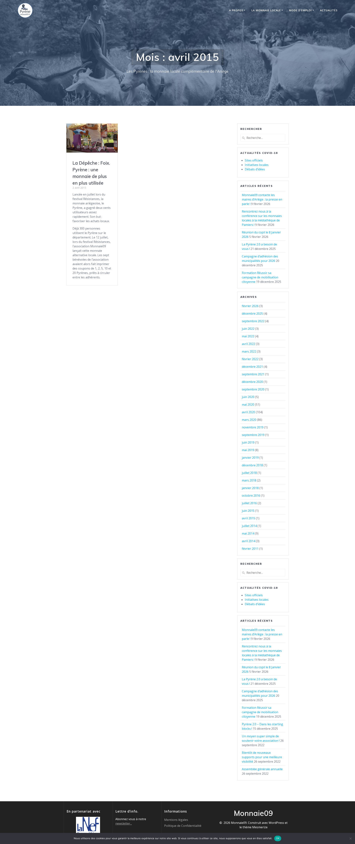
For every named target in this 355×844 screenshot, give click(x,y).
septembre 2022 (253, 321)
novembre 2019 (252, 427)
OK (278, 838)
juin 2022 (248, 329)
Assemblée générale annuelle (262, 769)
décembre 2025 (252, 313)
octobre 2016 (251, 495)
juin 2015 (248, 511)
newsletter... (123, 823)
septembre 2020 (253, 389)
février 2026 (250, 306)
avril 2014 (248, 541)
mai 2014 (248, 533)
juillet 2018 (249, 473)
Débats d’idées (255, 169)
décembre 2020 (252, 382)
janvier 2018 (250, 488)
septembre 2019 (253, 435)
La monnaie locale (266, 10)
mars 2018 (249, 480)
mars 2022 (249, 351)
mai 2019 (248, 450)
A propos (236, 10)
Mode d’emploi (300, 10)
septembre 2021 (253, 374)
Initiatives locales (256, 165)
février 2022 (250, 359)
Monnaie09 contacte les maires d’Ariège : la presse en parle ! (262, 199)
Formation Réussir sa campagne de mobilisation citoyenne (260, 277)
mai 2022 (248, 336)
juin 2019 (248, 442)
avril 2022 (248, 344)
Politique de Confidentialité (182, 826)
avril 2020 (248, 412)
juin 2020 (248, 397)
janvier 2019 (250, 458)
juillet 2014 (249, 526)
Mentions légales (176, 820)
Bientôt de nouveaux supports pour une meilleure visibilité (262, 757)
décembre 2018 (252, 465)
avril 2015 (248, 518)
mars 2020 (249, 420)
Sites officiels (254, 160)
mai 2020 (248, 404)
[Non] (350, 838)
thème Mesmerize (255, 827)
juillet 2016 (249, 503)
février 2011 (250, 549)
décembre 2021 (252, 367)
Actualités (328, 10)
